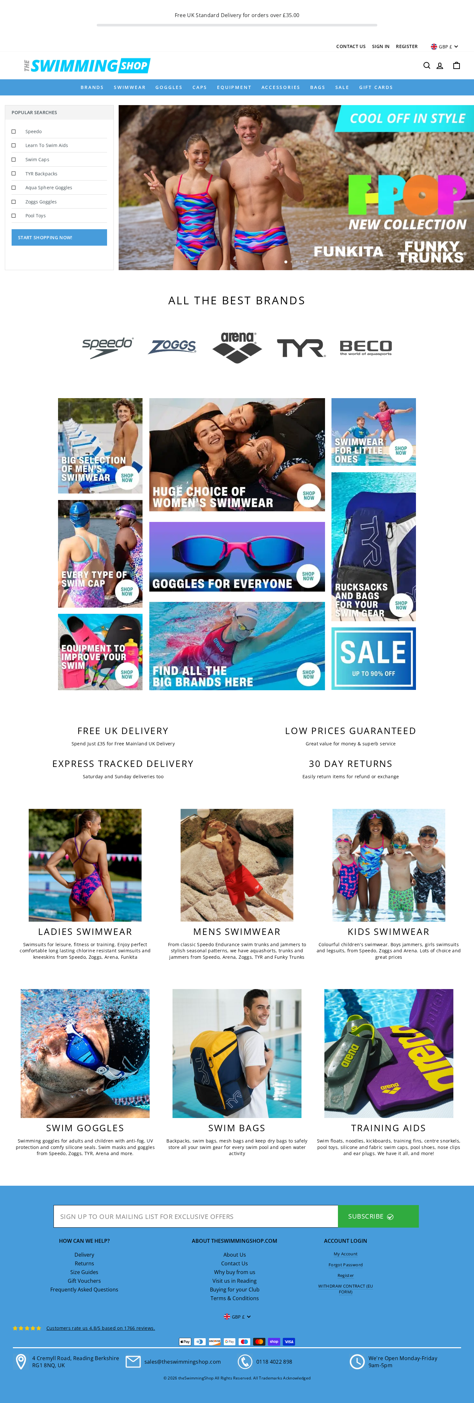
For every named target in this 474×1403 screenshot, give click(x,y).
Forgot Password (346, 1265)
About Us (234, 1254)
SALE (342, 87)
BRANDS (92, 87)
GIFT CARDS (376, 87)
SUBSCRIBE (366, 1216)
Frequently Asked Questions (84, 1289)
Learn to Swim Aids (46, 145)
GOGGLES (169, 87)
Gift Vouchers (84, 1280)
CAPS (200, 87)
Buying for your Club (235, 1289)
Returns (84, 1263)
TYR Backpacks (41, 174)
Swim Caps (37, 159)
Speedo (33, 131)
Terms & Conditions (235, 1298)
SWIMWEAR (130, 87)
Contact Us (351, 46)
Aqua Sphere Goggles (48, 187)
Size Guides (84, 1272)
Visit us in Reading (234, 1280)
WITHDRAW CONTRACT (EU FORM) (345, 1289)
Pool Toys (35, 215)
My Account (346, 1254)
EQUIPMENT (234, 87)
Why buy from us (234, 1272)
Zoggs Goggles (41, 202)
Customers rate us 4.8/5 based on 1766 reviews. (100, 1328)
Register (407, 46)
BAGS (317, 87)
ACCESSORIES (281, 87)
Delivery (84, 1254)
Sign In (381, 46)
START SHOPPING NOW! (45, 237)
